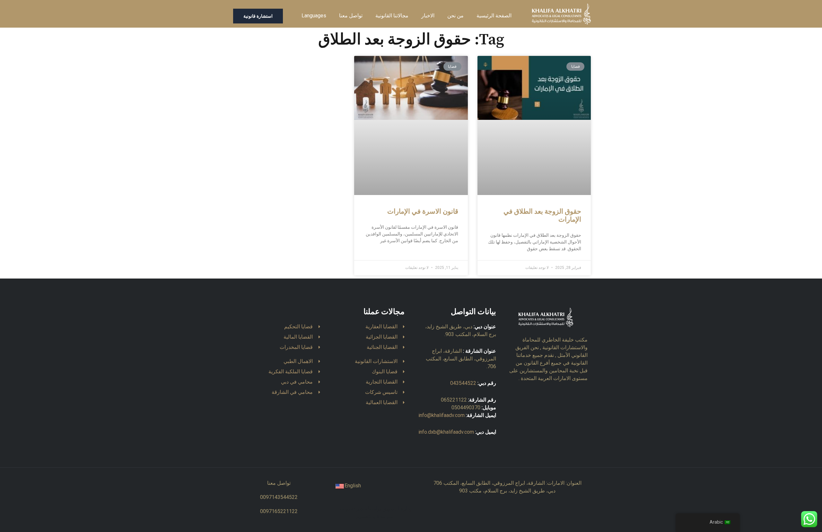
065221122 (454, 400)
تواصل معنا (351, 16)
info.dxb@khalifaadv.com (446, 432)
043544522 (463, 383)
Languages (314, 16)
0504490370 (465, 407)
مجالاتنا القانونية (391, 16)
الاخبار (427, 16)
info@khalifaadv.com (441, 415)
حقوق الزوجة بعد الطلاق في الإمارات (542, 216)
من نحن (455, 16)
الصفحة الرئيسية (494, 16)
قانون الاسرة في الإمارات (422, 212)
